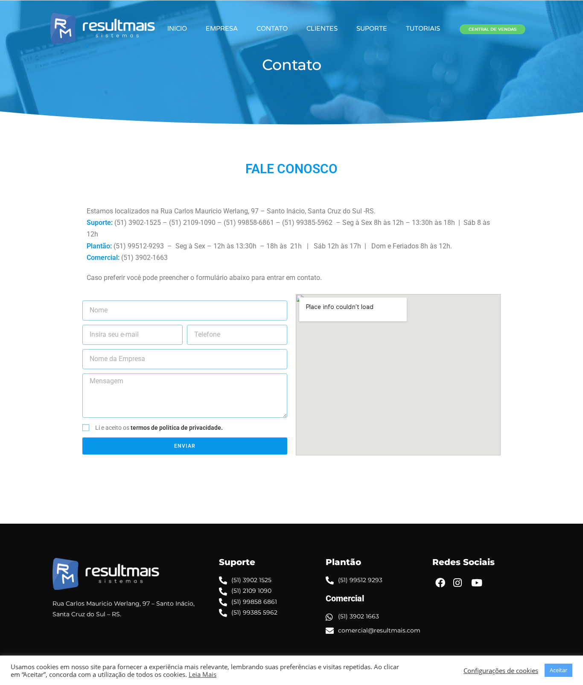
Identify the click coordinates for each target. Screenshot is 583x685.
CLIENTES (322, 28)
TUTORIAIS (423, 28)
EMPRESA (222, 28)
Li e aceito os (159, 427)
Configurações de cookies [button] (500, 670)
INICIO (177, 28)
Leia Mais (202, 674)
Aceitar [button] (558, 670)
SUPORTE (371, 28)
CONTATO (272, 28)
